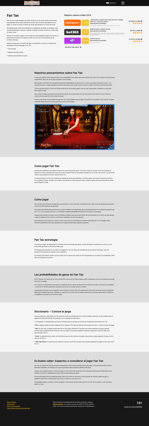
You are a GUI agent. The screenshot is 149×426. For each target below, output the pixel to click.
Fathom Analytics (58, 404)
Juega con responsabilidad (133, 407)
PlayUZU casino (134, 39)
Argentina (112, 3)
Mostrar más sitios (72, 47)
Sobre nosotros (11, 402)
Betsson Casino (134, 21)
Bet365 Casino (135, 30)
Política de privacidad (13, 406)
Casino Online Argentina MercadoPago (18, 408)
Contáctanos (11, 404)
